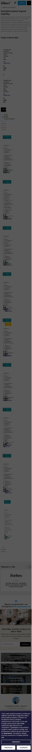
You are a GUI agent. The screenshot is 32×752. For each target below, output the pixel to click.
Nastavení (16, 742)
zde (10, 725)
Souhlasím (24, 748)
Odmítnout (8, 748)
